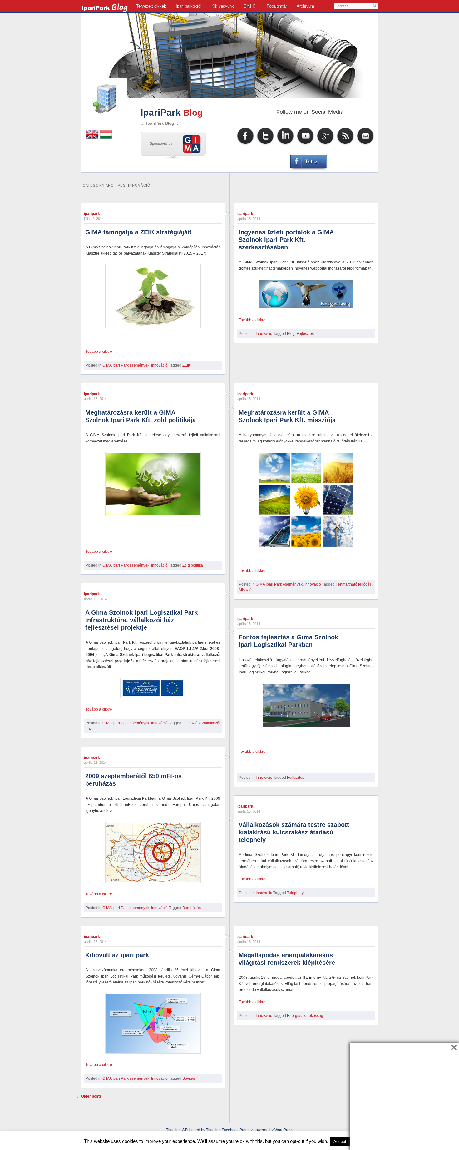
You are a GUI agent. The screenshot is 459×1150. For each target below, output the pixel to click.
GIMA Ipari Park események (125, 365)
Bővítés (188, 1078)
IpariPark (161, 112)
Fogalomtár (277, 6)
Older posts (89, 1096)
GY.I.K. (250, 6)
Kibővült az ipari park (117, 955)
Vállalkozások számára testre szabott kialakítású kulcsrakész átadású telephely (294, 832)
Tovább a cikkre (99, 351)
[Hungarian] (106, 138)
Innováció (159, 365)
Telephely (295, 893)
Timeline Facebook (222, 1130)
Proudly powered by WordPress (266, 1130)
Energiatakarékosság (305, 1015)
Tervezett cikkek (151, 6)
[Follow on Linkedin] (285, 144)
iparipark (92, 214)
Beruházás (191, 908)
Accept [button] (339, 1141)
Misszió (245, 590)
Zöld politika (192, 565)
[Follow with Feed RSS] (345, 144)
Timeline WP (177, 1130)
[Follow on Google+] (325, 144)
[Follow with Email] (365, 144)
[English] (92, 138)
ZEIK (186, 365)
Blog (291, 334)
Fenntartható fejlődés (354, 584)
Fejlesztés (305, 334)
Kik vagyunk (222, 6)
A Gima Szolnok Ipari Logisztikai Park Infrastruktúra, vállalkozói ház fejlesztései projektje (141, 620)
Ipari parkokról (188, 6)
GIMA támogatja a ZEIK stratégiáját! (138, 232)
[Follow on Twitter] (265, 144)
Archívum (305, 6)
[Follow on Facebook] (245, 144)
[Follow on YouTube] (305, 144)
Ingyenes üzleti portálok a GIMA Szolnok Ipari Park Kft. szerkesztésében (286, 240)
